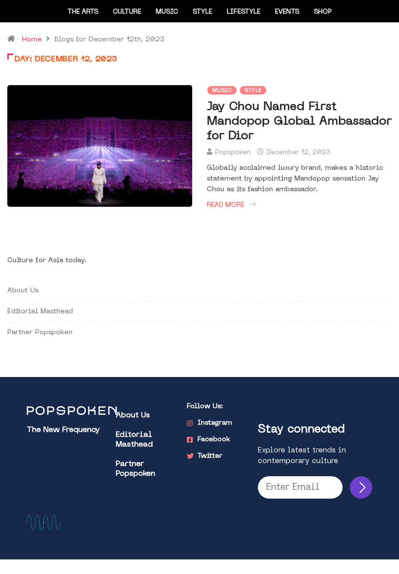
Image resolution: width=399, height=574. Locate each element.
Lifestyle (243, 12)
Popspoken (233, 152)
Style (202, 12)
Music (167, 12)
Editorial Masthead (40, 311)
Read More (225, 205)
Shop (323, 12)
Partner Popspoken (40, 332)
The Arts (83, 12)
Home (32, 39)
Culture (127, 12)
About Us (22, 290)
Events (287, 12)
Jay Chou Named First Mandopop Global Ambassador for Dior (299, 121)
